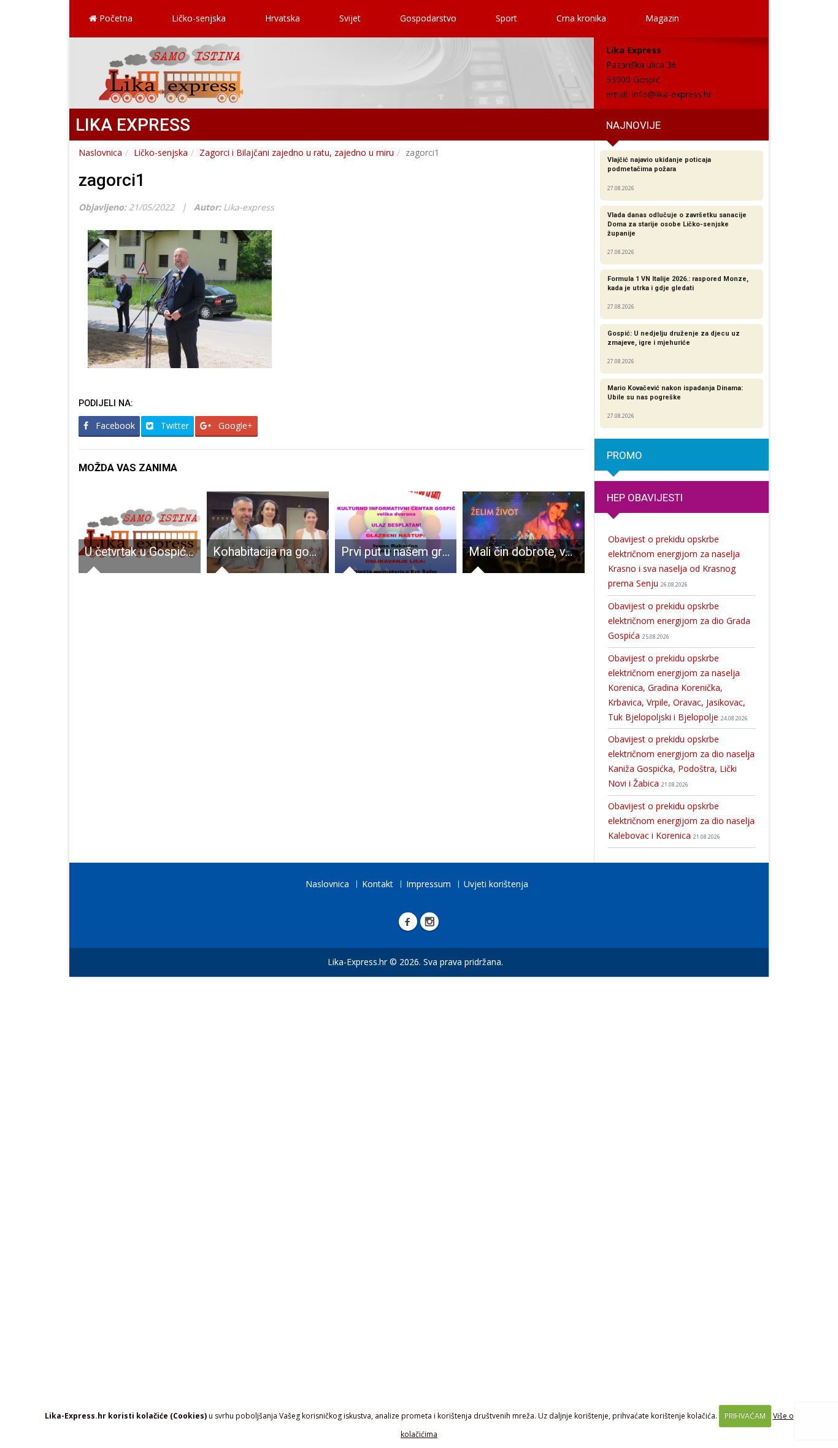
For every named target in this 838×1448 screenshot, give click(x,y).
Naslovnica (100, 152)
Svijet (350, 18)
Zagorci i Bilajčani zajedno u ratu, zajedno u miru (296, 152)
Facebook (114, 425)
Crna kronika (581, 18)
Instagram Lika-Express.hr (429, 921)
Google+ (234, 425)
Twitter (173, 425)
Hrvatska (282, 18)
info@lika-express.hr (672, 94)
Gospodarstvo (428, 18)
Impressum (428, 884)
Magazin (662, 18)
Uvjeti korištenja (496, 884)
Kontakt (377, 884)
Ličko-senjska (199, 18)
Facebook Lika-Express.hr (408, 921)
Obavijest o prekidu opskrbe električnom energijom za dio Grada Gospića (679, 620)
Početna (115, 18)
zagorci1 (112, 180)
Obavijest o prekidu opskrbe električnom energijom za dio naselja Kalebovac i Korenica (681, 820)
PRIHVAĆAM (745, 1416)
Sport (506, 18)
